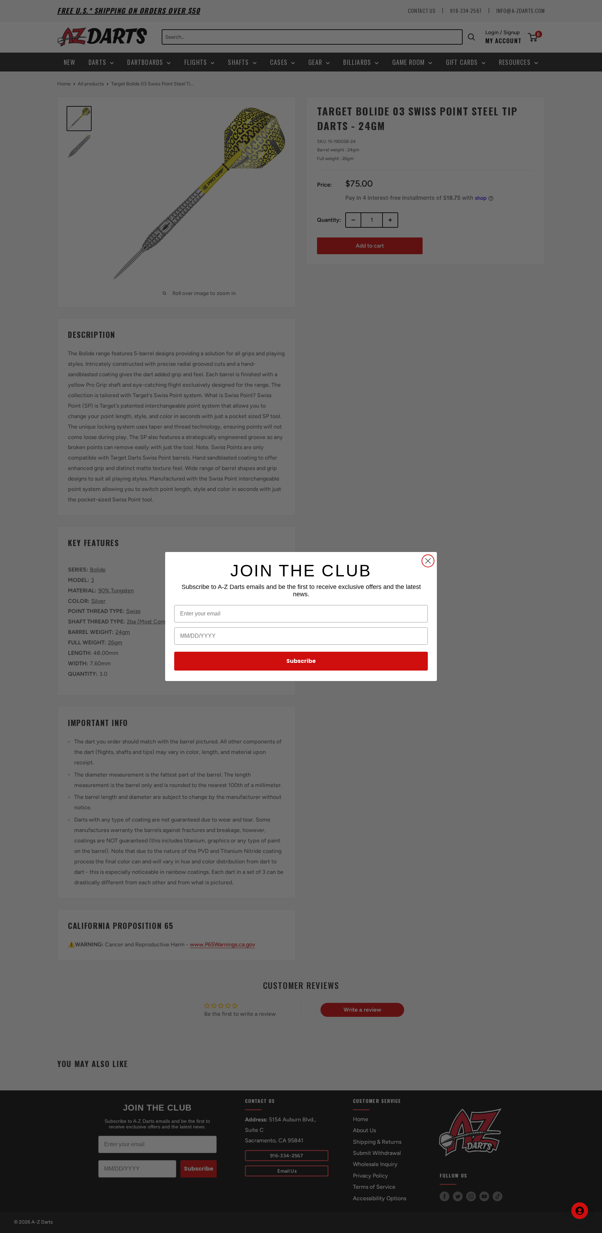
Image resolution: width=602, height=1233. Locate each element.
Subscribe (301, 661)
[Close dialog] (428, 561)
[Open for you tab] (579, 1210)
